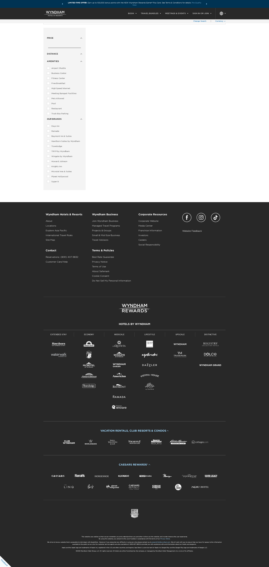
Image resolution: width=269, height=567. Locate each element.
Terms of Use (99, 266)
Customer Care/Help (57, 262)
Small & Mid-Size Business (106, 235)
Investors (143, 235)
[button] (62, 4)
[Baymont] (119, 386)
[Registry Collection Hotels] (210, 344)
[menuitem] (132, 13)
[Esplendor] (150, 355)
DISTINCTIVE (210, 334)
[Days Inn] (89, 344)
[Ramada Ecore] (119, 407)
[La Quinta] (119, 344)
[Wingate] (119, 355)
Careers (142, 240)
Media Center (145, 226)
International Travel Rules (59, 235)
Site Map (50, 240)
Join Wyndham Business (105, 221)
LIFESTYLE (149, 334)
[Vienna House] (150, 376)
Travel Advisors (100, 240)
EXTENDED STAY (58, 334)
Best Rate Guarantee (103, 257)
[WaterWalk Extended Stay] (59, 355)
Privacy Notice (99, 262)
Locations (51, 226)
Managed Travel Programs (106, 226)
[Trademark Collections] (180, 355)
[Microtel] (89, 365)
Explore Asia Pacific (56, 230)
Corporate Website (148, 221)
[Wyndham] (180, 344)
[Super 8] (89, 355)
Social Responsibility (149, 244)
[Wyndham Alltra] (150, 386)
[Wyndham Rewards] (134, 308)
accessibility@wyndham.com (160, 542)
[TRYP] (150, 344)
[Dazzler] (150, 365)
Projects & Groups (101, 230)
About (49, 221)
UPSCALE (180, 334)
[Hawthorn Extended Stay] (59, 344)
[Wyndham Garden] (119, 365)
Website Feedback (192, 231)
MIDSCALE (119, 334)
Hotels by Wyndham (134, 324)
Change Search (199, 21)
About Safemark (100, 271)
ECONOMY (89, 334)
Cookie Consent (100, 276)
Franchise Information (150, 230)
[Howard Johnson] (89, 376)
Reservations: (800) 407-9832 (62, 257)
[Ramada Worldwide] (119, 397)
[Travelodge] (89, 386)
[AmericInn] (119, 376)
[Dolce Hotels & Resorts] (210, 355)
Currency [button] (219, 21)
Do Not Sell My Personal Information (111, 281)
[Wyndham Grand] (210, 365)
